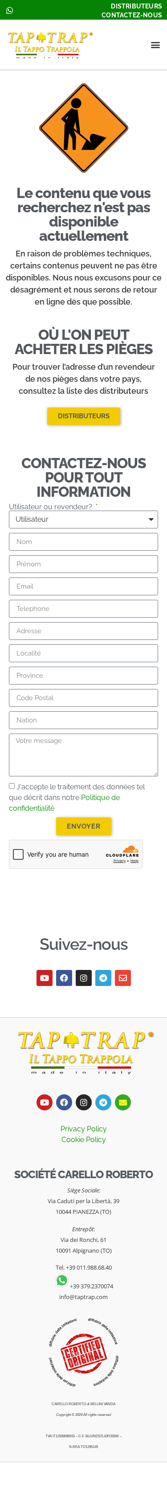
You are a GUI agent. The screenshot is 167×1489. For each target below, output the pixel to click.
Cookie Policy (83, 1139)
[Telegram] (103, 978)
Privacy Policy (84, 1129)
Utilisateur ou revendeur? (51, 507)
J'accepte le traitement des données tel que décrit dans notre (77, 798)
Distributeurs (136, 6)
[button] (155, 44)
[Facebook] (64, 978)
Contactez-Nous (132, 15)
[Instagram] (84, 978)
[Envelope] (123, 978)
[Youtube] (45, 978)
